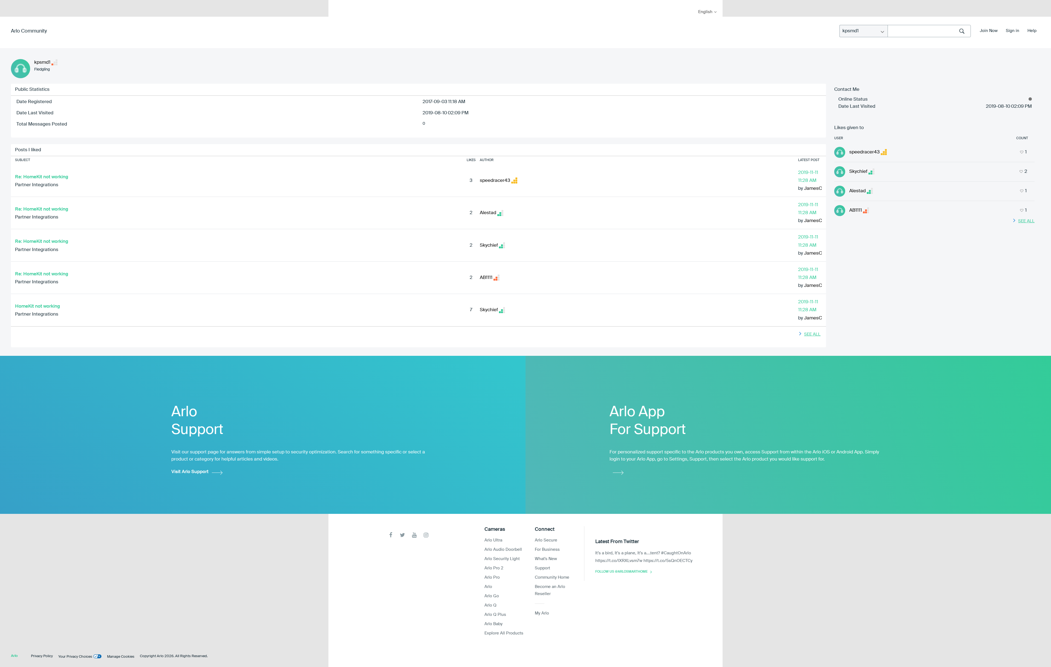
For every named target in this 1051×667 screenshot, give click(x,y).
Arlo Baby (493, 624)
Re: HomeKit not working (41, 177)
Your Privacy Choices (75, 657)
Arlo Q (490, 605)
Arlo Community (29, 31)
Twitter (402, 535)
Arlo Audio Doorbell (503, 549)
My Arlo (336, 3)
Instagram (426, 535)
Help (1031, 31)
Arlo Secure (546, 540)
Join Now (989, 31)
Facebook (390, 535)
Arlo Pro (492, 577)
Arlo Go (491, 596)
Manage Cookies (120, 657)
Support (542, 568)
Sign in (1012, 31)
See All (812, 334)
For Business (547, 549)
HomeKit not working (37, 306)
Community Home (552, 577)
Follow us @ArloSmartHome (621, 571)
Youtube (414, 535)
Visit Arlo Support (190, 472)
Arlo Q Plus (495, 615)
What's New (546, 559)
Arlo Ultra (493, 540)
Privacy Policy (42, 656)
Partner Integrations (36, 185)
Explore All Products (503, 633)
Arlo (488, 587)
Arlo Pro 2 (493, 568)
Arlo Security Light (502, 559)
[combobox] (929, 31)
